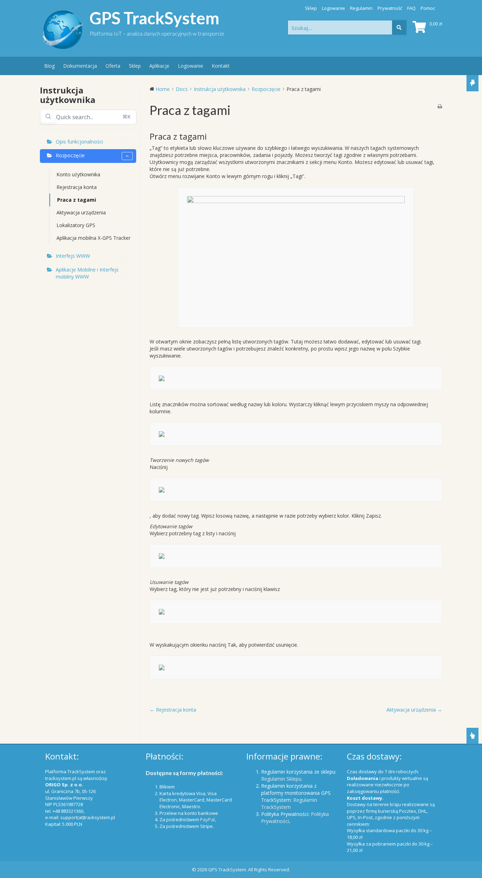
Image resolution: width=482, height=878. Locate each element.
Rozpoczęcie (70, 155)
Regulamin (361, 8)
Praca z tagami (76, 199)
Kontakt (221, 65)
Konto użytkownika (78, 174)
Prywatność (390, 8)
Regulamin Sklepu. (281, 778)
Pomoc (428, 8)
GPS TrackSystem (154, 18)
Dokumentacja (80, 65)
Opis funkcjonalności (79, 141)
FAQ (411, 8)
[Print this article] (440, 106)
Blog (49, 65)
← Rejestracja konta (173, 709)
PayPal (207, 819)
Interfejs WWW (73, 255)
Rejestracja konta (76, 187)
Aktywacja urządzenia (81, 212)
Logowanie (333, 8)
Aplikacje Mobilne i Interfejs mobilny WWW (87, 273)
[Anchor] (211, 136)
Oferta (113, 65)
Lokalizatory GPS (75, 225)
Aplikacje (159, 65)
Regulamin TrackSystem (289, 803)
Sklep (311, 8)
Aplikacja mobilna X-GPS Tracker (93, 237)
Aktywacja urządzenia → (414, 709)
